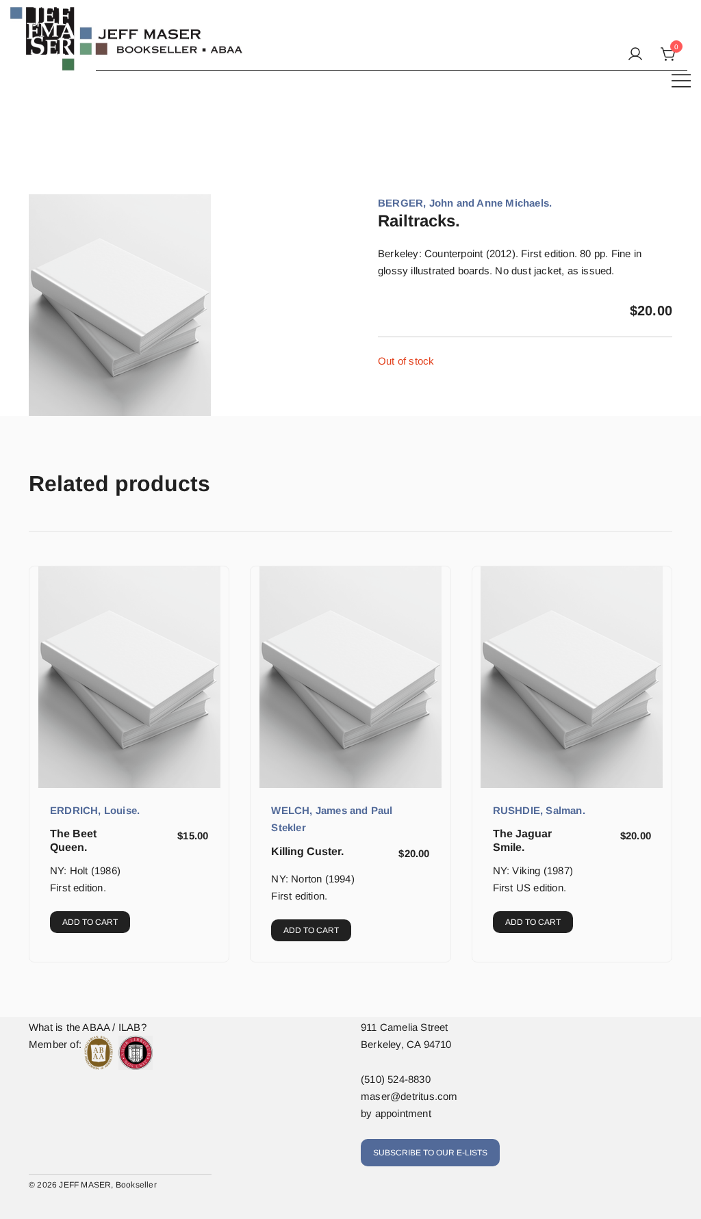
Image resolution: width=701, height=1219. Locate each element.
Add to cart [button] (90, 922)
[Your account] (635, 55)
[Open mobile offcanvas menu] (681, 79)
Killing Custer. (307, 851)
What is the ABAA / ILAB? (87, 1027)
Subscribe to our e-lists (430, 1152)
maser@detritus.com (409, 1096)
